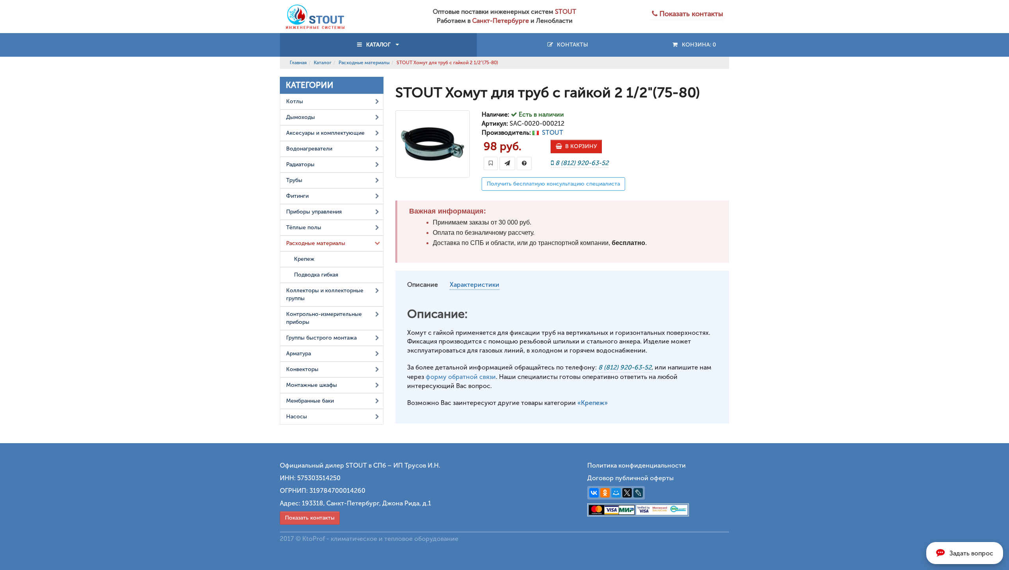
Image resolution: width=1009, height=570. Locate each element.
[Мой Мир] (616, 493)
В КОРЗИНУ (579, 146)
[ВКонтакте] (594, 493)
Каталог (322, 62)
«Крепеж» (592, 403)
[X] (627, 493)
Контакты (571, 44)
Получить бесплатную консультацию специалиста (553, 183)
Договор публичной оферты (630, 478)
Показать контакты (310, 517)
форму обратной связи (461, 377)
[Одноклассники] (605, 493)
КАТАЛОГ (378, 44)
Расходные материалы (364, 62)
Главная (298, 62)
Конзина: (697, 44)
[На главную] (315, 16)
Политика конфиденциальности (636, 465)
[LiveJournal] (638, 493)
